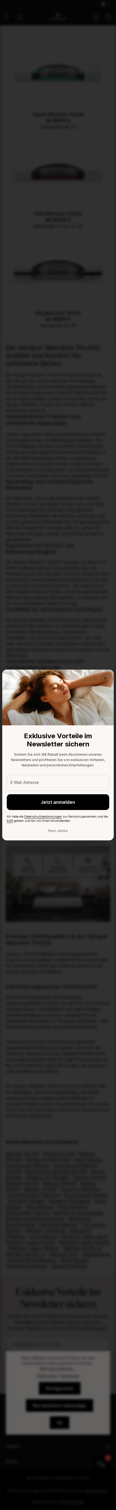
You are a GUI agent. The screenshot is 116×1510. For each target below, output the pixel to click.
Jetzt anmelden (58, 802)
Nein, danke (58, 831)
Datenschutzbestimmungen (43, 816)
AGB (10, 820)
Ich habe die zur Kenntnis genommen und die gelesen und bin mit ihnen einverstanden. (57, 818)
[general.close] (105, 678)
